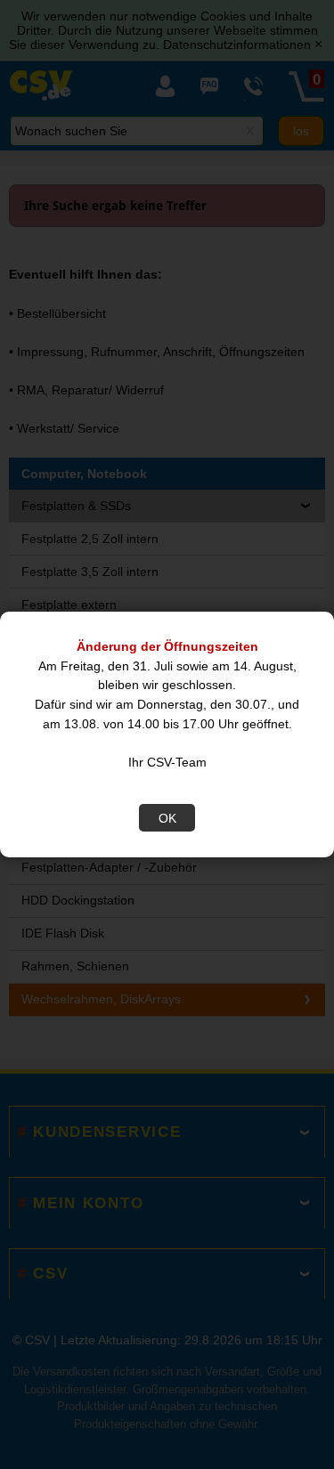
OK (167, 818)
